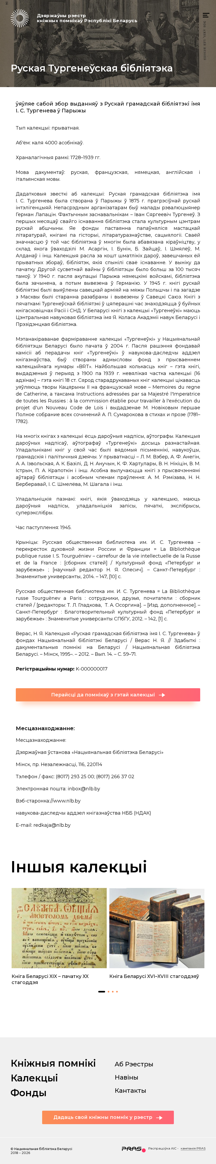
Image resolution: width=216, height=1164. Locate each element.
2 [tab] (108, 991)
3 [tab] (113, 991)
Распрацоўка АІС (162, 1148)
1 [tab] (101, 991)
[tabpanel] (59, 937)
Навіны (126, 1077)
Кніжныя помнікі (53, 1063)
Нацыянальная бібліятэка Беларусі (43, 1149)
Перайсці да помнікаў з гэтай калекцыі (103, 695)
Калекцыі (34, 1078)
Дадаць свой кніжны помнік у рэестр (102, 1117)
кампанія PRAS (193, 1148)
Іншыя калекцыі (79, 866)
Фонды (29, 1093)
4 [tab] (117, 991)
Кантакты (130, 1090)
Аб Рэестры (134, 1064)
